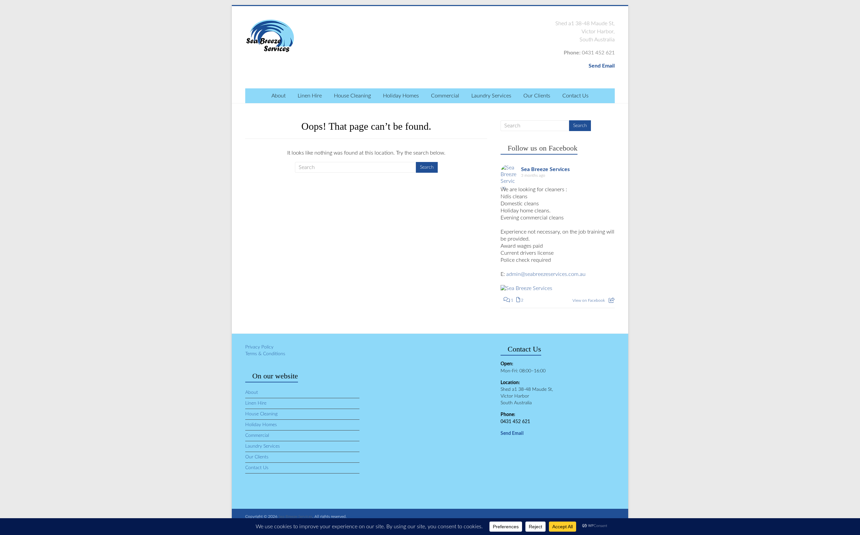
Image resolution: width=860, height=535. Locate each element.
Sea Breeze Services (545, 169)
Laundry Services (491, 95)
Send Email (602, 66)
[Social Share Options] (611, 300)
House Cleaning (352, 95)
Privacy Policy (259, 347)
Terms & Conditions (265, 354)
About (278, 95)
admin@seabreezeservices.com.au (546, 274)
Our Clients (536, 95)
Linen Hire (310, 95)
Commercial (445, 95)
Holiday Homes (401, 95)
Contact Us (575, 95)
